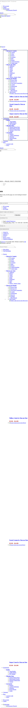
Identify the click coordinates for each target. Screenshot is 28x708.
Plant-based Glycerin (14, 128)
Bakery (11, 67)
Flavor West (14, 80)
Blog (4, 142)
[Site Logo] (5, 16)
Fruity (10, 74)
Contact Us (6, 233)
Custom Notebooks (14, 135)
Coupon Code (9, 144)
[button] (1, 13)
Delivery (5, 235)
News (7, 145)
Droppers (11, 136)
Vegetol (11, 131)
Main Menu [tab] (6, 249)
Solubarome (14, 86)
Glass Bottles (12, 121)
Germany (13, 57)
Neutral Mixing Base (14, 127)
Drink (10, 71)
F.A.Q (4, 236)
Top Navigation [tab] (7, 251)
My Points (5, 209)
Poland (12, 60)
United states (14, 63)
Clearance (5, 141)
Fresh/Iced (12, 73)
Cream (11, 70)
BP (25, 241)
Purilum (13, 89)
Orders (4, 7)
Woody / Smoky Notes (15, 77)
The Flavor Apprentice (16, 83)
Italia (12, 58)
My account (6, 6)
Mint (10, 75)
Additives (11, 66)
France (12, 55)
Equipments (6, 118)
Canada (13, 52)
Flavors (5, 49)
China (12, 54)
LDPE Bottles (12, 123)
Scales (11, 139)
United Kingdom (15, 61)
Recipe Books (12, 138)
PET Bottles (12, 124)
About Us (5, 232)
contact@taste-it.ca (10, 221)
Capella (13, 84)
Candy (11, 68)
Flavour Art (14, 81)
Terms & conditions (8, 239)
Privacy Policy (6, 237)
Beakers (11, 134)
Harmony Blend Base (14, 130)
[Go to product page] (18, 101)
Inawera (13, 87)
